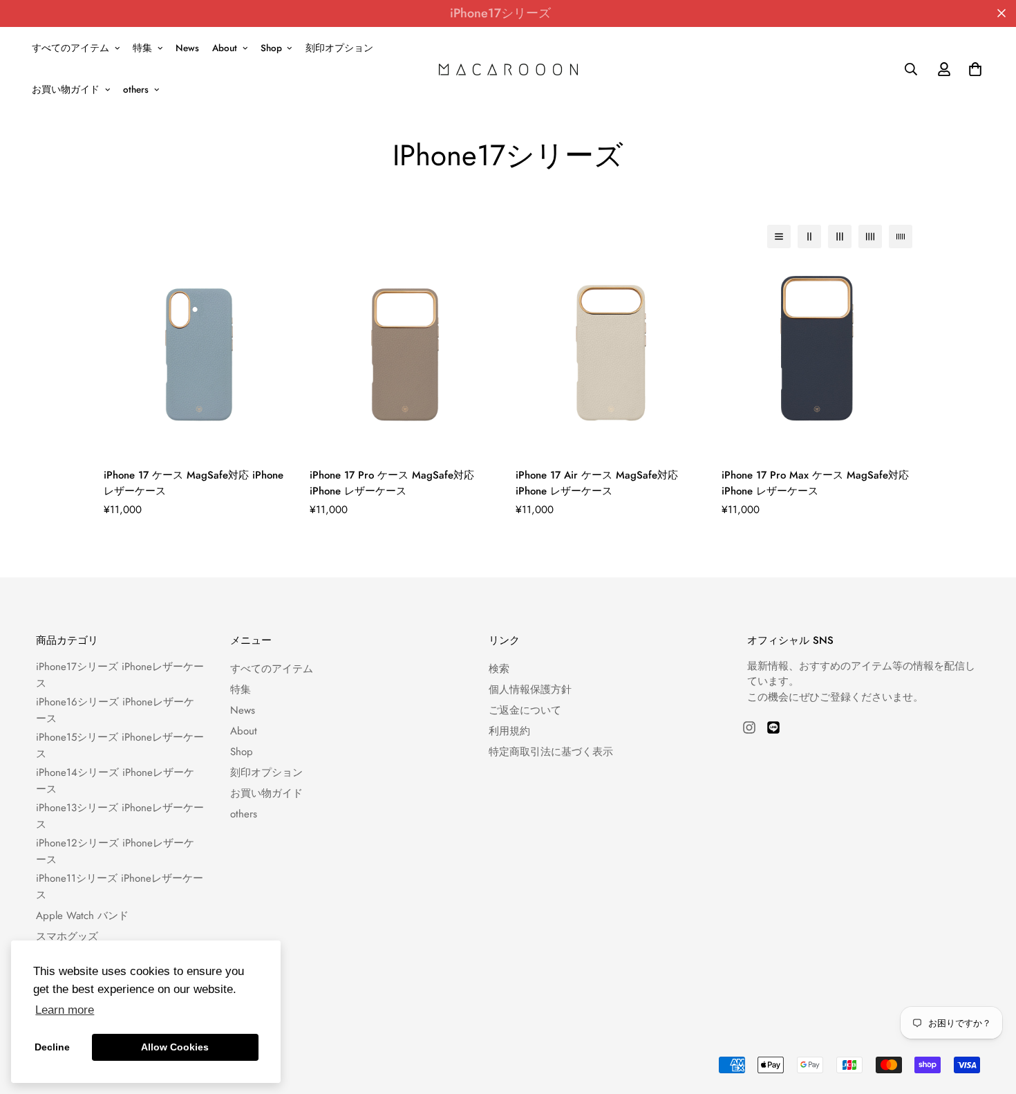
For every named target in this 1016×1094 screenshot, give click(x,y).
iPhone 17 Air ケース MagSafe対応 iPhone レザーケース (597, 483)
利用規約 (509, 731)
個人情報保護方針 (530, 689)
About (224, 48)
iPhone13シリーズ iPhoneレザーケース (120, 816)
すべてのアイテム (70, 48)
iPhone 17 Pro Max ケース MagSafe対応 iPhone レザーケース (815, 483)
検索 (499, 668)
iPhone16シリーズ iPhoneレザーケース (115, 710)
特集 (142, 48)
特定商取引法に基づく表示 (551, 751)
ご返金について (525, 710)
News (187, 48)
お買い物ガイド (66, 89)
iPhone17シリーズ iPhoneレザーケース (120, 675)
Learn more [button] (64, 1010)
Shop (271, 48)
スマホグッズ (67, 936)
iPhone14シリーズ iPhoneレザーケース (115, 781)
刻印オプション (339, 48)
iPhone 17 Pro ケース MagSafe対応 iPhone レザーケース (392, 483)
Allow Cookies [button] (175, 1047)
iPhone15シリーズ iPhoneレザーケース (120, 745)
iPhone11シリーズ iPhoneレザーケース (119, 886)
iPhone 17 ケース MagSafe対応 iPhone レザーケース (193, 483)
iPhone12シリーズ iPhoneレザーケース (115, 851)
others (136, 89)
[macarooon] (508, 69)
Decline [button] (52, 1047)
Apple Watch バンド (82, 915)
